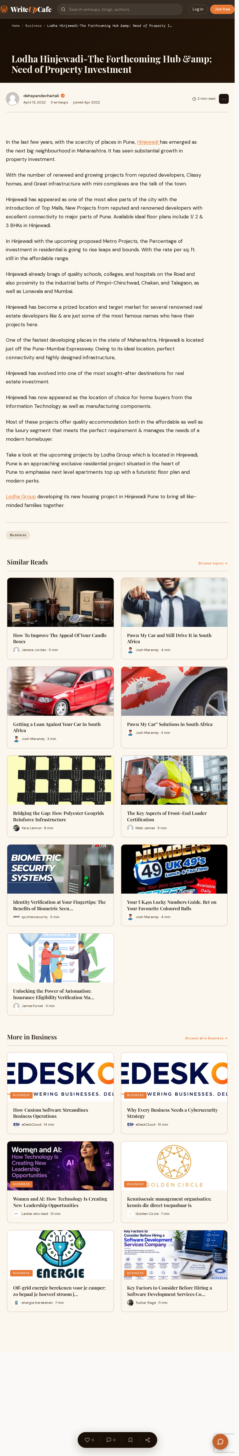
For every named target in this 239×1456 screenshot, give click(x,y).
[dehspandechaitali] (12, 99)
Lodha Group (21, 496)
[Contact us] (220, 1442)
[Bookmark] (130, 1440)
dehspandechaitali (41, 95)
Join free (222, 9)
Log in (198, 9)
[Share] (147, 1440)
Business (33, 26)
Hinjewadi (148, 142)
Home (16, 26)
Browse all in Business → (206, 1038)
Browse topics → (213, 563)
